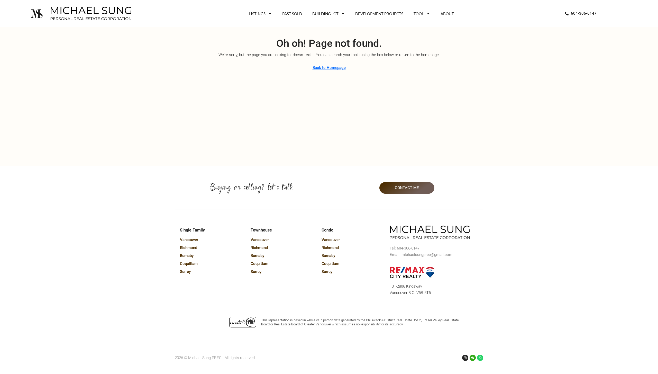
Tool (419, 13)
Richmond (188, 247)
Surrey (185, 271)
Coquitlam (189, 263)
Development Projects (379, 13)
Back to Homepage (329, 67)
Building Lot (325, 13)
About (447, 13)
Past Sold (292, 13)
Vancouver (189, 239)
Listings (257, 13)
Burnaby (187, 255)
